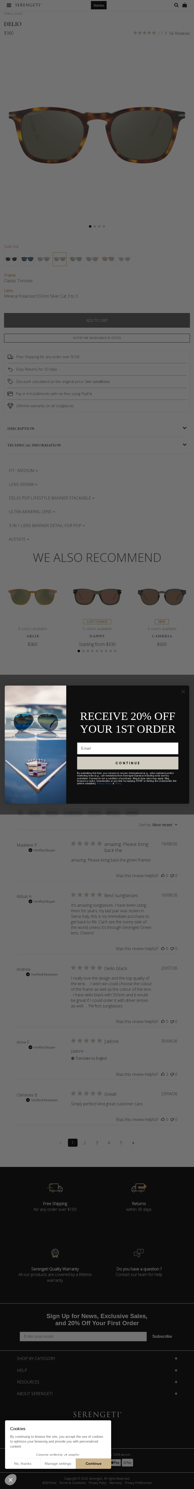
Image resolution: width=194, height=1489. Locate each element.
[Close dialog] (183, 691)
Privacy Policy (104, 783)
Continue (94, 1463)
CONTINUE (127, 763)
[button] (11, 1480)
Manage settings (58, 1463)
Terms (118, 783)
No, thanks (22, 1463)
